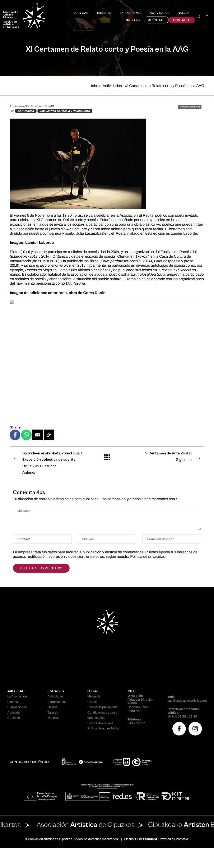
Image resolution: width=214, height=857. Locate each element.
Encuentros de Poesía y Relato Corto (65, 111)
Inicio (95, 86)
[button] (37, 435)
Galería (52, 707)
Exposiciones (56, 702)
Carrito (92, 702)
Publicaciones (17, 707)
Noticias (53, 717)
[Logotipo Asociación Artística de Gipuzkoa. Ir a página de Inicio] (24, 16)
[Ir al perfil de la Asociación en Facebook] (179, 729)
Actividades (112, 86)
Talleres (52, 712)
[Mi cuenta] (199, 16)
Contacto (13, 717)
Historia (12, 702)
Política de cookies (100, 723)
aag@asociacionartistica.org (187, 700)
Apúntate (13, 712)
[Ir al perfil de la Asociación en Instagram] (195, 729)
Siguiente (168, 456)
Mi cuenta (94, 696)
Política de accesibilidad (103, 728)
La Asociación (17, 696)
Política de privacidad (147, 556)
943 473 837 (136, 723)
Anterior (52, 463)
